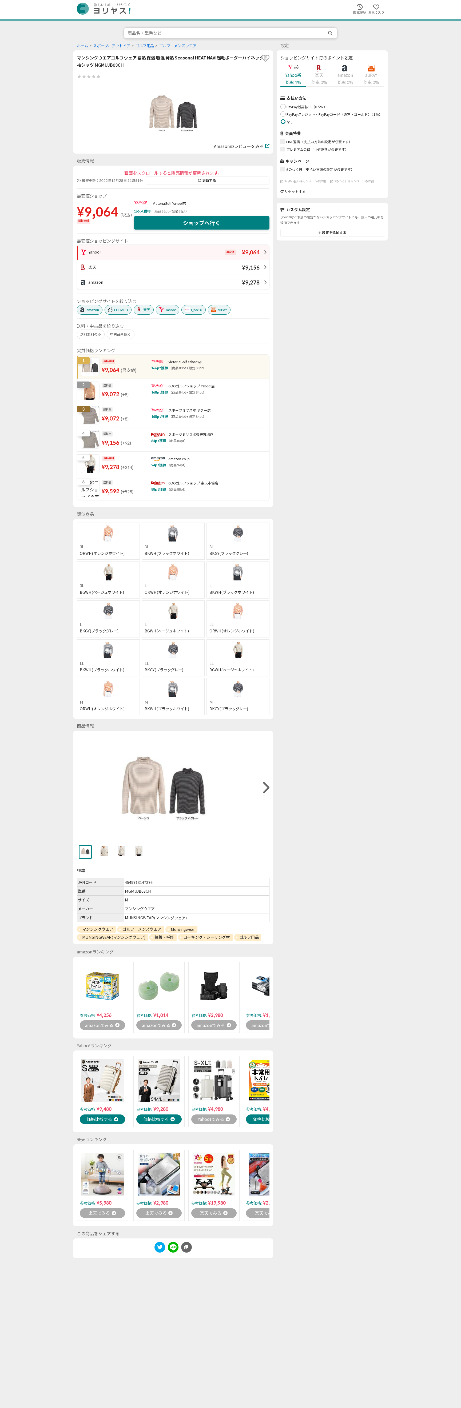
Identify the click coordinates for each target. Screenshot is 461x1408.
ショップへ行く (201, 223)
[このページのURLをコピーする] (186, 1247)
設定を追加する (334, 233)
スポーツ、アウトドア (111, 45)
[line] (173, 1248)
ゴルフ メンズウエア (177, 45)
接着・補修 (164, 937)
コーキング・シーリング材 (206, 937)
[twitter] (159, 1248)
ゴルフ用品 (144, 45)
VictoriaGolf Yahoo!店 (169, 203)
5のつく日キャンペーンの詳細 (354, 181)
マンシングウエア (97, 929)
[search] (330, 33)
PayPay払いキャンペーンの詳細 (305, 181)
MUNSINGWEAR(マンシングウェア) (113, 937)
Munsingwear (183, 929)
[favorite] (265, 58)
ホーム (82, 45)
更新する (209, 180)
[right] (265, 787)
